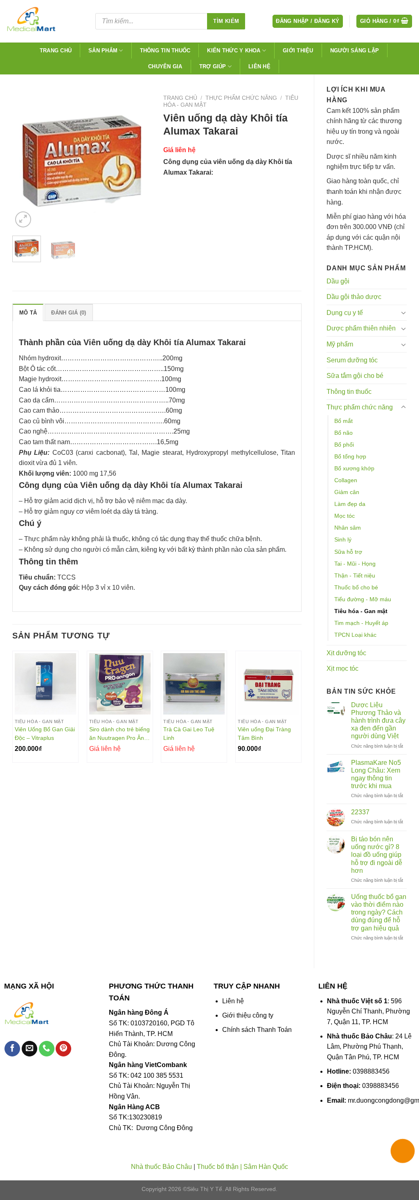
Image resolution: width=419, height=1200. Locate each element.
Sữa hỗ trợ (348, 551)
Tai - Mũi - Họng (355, 563)
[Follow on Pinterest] (63, 1049)
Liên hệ (259, 66)
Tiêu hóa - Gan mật (360, 611)
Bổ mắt (343, 421)
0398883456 (371, 1071)
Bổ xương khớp (354, 468)
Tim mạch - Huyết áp (361, 623)
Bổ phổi (344, 444)
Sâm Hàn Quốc (265, 1166)
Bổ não (343, 432)
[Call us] (46, 1049)
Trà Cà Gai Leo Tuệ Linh (188, 733)
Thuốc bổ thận (218, 1166)
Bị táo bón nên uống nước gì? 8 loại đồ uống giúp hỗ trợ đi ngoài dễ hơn (376, 855)
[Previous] (25, 160)
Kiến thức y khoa (233, 50)
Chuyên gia (165, 66)
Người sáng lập (354, 50)
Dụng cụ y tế (345, 312)
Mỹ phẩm (340, 344)
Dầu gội (338, 281)
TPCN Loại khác (355, 634)
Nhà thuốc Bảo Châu (161, 1166)
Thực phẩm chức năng (360, 407)
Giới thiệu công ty (247, 1015)
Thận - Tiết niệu (354, 575)
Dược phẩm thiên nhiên (361, 328)
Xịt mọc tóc (342, 668)
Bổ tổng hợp (350, 456)
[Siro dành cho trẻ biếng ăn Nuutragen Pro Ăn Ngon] (120, 684)
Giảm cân (346, 492)
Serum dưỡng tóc (352, 360)
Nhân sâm (347, 527)
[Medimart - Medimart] (44, 21)
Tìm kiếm (226, 21)
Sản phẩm (102, 50)
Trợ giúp (212, 66)
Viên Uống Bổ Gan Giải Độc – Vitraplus (45, 733)
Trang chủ (56, 50)
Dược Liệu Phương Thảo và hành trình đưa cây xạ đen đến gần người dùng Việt (378, 720)
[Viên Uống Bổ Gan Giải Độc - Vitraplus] (45, 684)
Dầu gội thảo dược (354, 296)
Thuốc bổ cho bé (356, 587)
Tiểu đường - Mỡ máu (362, 599)
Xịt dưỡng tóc (346, 652)
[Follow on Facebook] (12, 1049)
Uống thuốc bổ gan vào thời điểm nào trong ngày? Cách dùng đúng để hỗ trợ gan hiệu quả (378, 912)
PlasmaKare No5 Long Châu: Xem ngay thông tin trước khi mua (376, 774)
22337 (360, 812)
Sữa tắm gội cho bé (355, 375)
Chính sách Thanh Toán (257, 1029)
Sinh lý (342, 539)
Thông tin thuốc (165, 50)
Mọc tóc (344, 515)
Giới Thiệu (298, 50)
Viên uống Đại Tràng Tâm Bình (264, 733)
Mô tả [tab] (28, 313)
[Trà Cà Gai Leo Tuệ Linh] (194, 684)
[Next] (138, 160)
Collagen (345, 480)
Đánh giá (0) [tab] (68, 313)
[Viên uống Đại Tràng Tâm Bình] (268, 684)
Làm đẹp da (349, 504)
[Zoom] (23, 219)
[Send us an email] (29, 1049)
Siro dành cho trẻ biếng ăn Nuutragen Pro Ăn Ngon (119, 733)
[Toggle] (403, 312)
